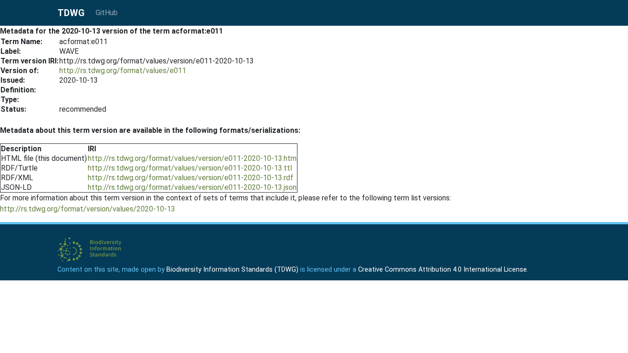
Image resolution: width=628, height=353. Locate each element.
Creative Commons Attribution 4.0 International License (442, 269)
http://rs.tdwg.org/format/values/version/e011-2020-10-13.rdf (190, 177)
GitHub (107, 12)
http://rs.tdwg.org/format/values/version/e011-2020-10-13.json (192, 187)
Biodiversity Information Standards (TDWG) (232, 269)
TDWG (71, 12)
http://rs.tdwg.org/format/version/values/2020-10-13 (87, 209)
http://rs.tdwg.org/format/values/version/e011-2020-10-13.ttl (190, 168)
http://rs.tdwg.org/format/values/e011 (122, 70)
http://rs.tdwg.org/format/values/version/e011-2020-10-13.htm (192, 158)
